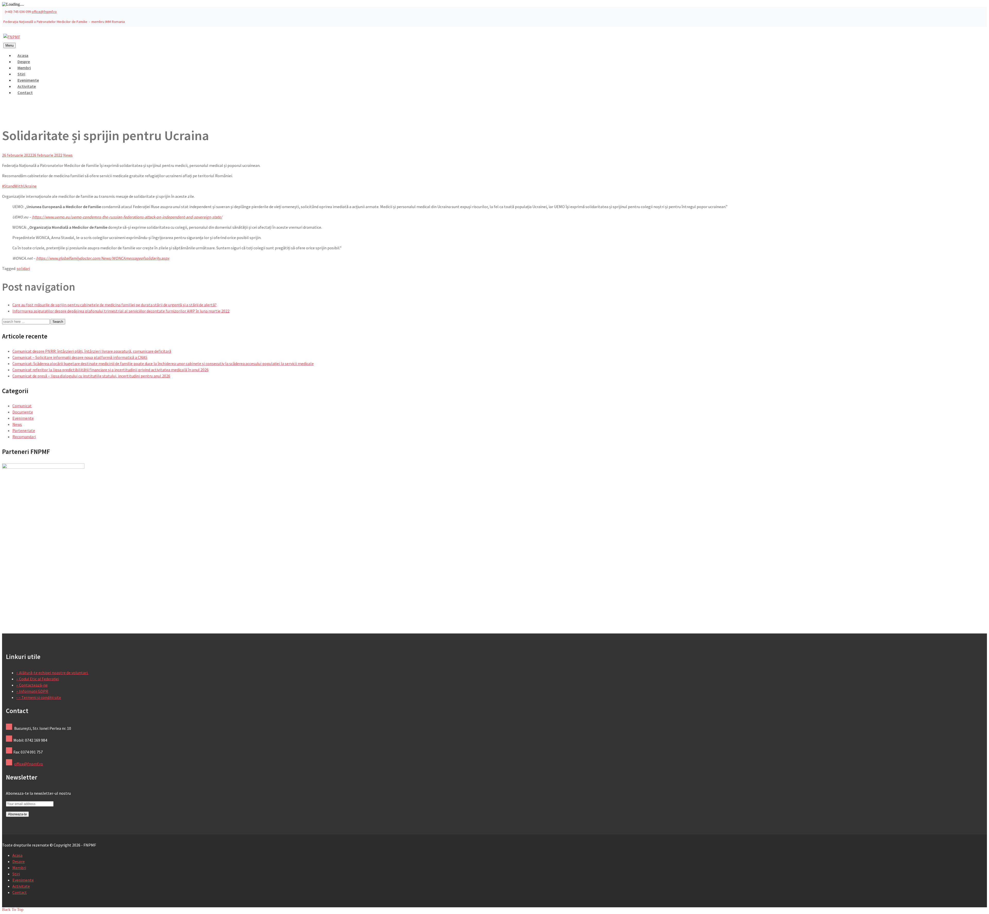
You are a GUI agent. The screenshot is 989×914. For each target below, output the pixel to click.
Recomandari (24, 436)
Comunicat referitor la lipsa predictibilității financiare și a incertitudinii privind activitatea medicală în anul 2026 (110, 369)
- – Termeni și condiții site (38, 697)
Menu (9, 45)
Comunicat (22, 405)
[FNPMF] (11, 36)
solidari (23, 268)
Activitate (21, 886)
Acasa (17, 855)
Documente (22, 411)
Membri (19, 867)
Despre (18, 861)
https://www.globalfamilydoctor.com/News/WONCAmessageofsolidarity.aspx (102, 258)
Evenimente (23, 418)
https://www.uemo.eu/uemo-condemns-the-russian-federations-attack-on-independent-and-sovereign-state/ (127, 216)
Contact (25, 92)
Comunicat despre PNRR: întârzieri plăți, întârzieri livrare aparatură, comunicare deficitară (91, 351)
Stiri (16, 873)
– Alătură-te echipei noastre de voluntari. (52, 672)
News (68, 155)
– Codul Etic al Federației (37, 678)
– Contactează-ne (32, 685)
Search (58, 322)
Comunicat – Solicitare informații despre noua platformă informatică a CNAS (79, 357)
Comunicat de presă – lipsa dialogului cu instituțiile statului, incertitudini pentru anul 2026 (91, 375)
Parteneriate (23, 430)
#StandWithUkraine (19, 186)
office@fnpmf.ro (44, 11)
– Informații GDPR (32, 691)
